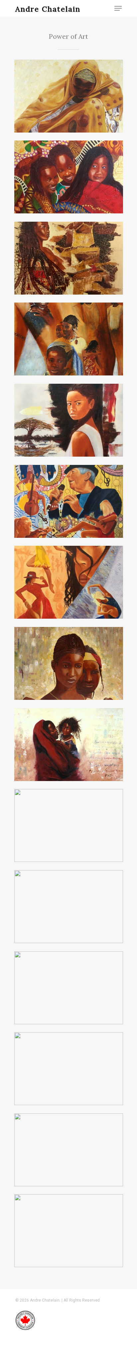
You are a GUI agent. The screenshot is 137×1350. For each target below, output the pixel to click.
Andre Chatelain (47, 9)
